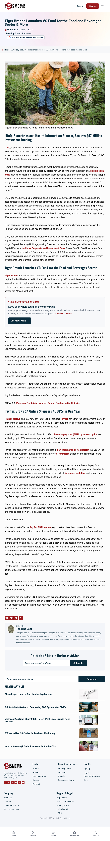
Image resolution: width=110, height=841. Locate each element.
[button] (102, 6)
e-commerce (62, 453)
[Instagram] (12, 782)
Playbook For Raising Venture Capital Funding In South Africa (48, 403)
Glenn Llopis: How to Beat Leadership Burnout (28, 694)
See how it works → (20, 321)
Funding (53, 835)
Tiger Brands (11, 275)
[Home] (13, 832)
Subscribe (78, 663)
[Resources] (74, 832)
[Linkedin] (8, 782)
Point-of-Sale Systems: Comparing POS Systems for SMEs (35, 707)
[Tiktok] (19, 782)
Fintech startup (12, 419)
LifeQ (7, 147)
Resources (74, 835)
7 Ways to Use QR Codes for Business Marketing (30, 733)
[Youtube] (23, 782)
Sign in (80, 6)
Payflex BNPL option (40, 527)
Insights (33, 835)
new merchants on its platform (73, 450)
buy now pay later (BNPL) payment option (75, 434)
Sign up (92, 6)
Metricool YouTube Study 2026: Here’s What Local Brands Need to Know (37, 720)
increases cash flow (75, 473)
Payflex (64, 419)
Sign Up (96, 835)
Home (13, 835)
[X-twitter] (5, 782)
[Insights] (32, 832)
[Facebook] (15, 782)
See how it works (63, 313)
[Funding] (53, 832)
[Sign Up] (96, 832)
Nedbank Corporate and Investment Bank (43, 248)
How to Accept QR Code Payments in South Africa (30, 746)
